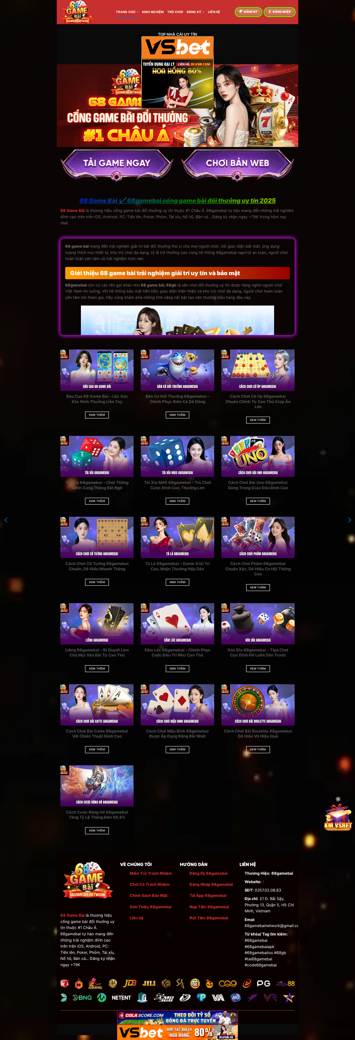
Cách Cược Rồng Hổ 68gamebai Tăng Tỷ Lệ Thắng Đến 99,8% (97, 815)
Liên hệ (136, 917)
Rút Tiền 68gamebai (209, 917)
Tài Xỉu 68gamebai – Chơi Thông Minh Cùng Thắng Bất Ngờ (96, 485)
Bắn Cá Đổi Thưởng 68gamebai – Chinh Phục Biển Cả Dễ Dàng (177, 399)
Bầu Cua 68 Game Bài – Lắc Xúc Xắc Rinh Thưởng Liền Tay (97, 399)
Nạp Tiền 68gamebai (209, 906)
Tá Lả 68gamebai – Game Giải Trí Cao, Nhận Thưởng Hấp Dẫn (177, 566)
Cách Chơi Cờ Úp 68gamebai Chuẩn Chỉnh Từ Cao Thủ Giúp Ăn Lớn (258, 401)
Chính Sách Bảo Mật (148, 895)
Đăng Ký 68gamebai (208, 873)
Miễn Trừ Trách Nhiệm (151, 873)
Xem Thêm (97, 415)
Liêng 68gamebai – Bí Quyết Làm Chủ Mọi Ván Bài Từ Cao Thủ (97, 653)
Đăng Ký (194, 12)
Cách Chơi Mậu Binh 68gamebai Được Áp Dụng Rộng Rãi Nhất (177, 734)
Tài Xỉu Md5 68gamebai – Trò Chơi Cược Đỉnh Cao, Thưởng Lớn (177, 485)
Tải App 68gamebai (208, 895)
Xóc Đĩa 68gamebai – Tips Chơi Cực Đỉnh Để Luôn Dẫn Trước (257, 653)
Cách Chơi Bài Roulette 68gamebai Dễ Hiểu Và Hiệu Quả (258, 734)
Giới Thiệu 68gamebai (150, 906)
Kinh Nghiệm (153, 12)
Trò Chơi (175, 12)
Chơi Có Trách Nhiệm (150, 884)
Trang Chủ (125, 12)
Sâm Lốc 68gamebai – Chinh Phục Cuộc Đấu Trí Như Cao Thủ (177, 653)
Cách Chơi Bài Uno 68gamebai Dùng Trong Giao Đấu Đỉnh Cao (258, 485)
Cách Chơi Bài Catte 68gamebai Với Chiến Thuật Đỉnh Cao (97, 734)
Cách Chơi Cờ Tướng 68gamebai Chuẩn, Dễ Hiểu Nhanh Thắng (97, 566)
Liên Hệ (214, 12)
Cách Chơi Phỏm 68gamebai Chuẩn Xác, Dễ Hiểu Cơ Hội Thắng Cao (258, 568)
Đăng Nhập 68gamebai (211, 884)
